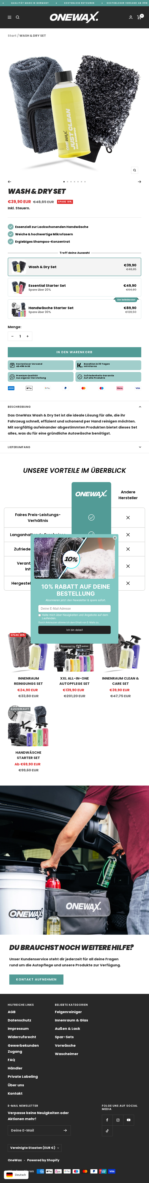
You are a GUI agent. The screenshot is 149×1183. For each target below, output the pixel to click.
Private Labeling (23, 1076)
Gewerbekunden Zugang (23, 1048)
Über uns (16, 1085)
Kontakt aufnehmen (36, 979)
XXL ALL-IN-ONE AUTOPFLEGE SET (74, 681)
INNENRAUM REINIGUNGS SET (28, 681)
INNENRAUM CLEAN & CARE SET (120, 681)
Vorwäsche (65, 1045)
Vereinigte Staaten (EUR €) (32, 1148)
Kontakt (15, 1093)
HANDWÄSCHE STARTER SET (28, 755)
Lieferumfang (19, 447)
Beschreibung (19, 407)
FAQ (11, 1059)
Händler (15, 1068)
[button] (74, 267)
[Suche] (17, 17)
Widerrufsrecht (22, 1036)
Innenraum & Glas (71, 1020)
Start (12, 35)
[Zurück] (9, 181)
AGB (12, 1011)
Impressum (18, 1028)
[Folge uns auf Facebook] (107, 1120)
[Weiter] (139, 181)
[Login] (131, 17)
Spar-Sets (64, 1036)
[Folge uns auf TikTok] (107, 1130)
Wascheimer (66, 1053)
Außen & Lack (67, 1028)
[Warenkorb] (139, 17)
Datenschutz (19, 1020)
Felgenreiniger (68, 1011)
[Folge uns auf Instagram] (118, 1120)
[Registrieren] (65, 1130)
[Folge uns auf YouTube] (128, 1120)
